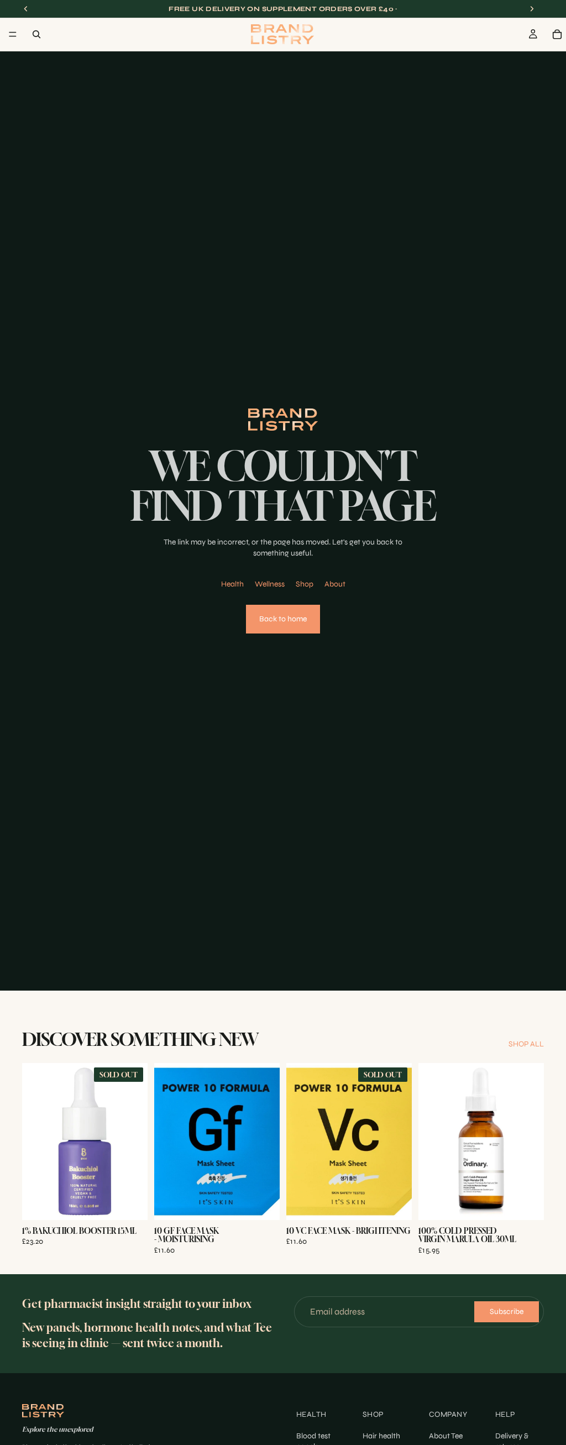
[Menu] (12, 34)
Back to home (283, 619)
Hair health (381, 1436)
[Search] (36, 34)
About (334, 584)
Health (232, 584)
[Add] (262, 1203)
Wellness (270, 584)
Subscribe (506, 1311)
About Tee (446, 1436)
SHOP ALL (526, 1044)
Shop (304, 584)
